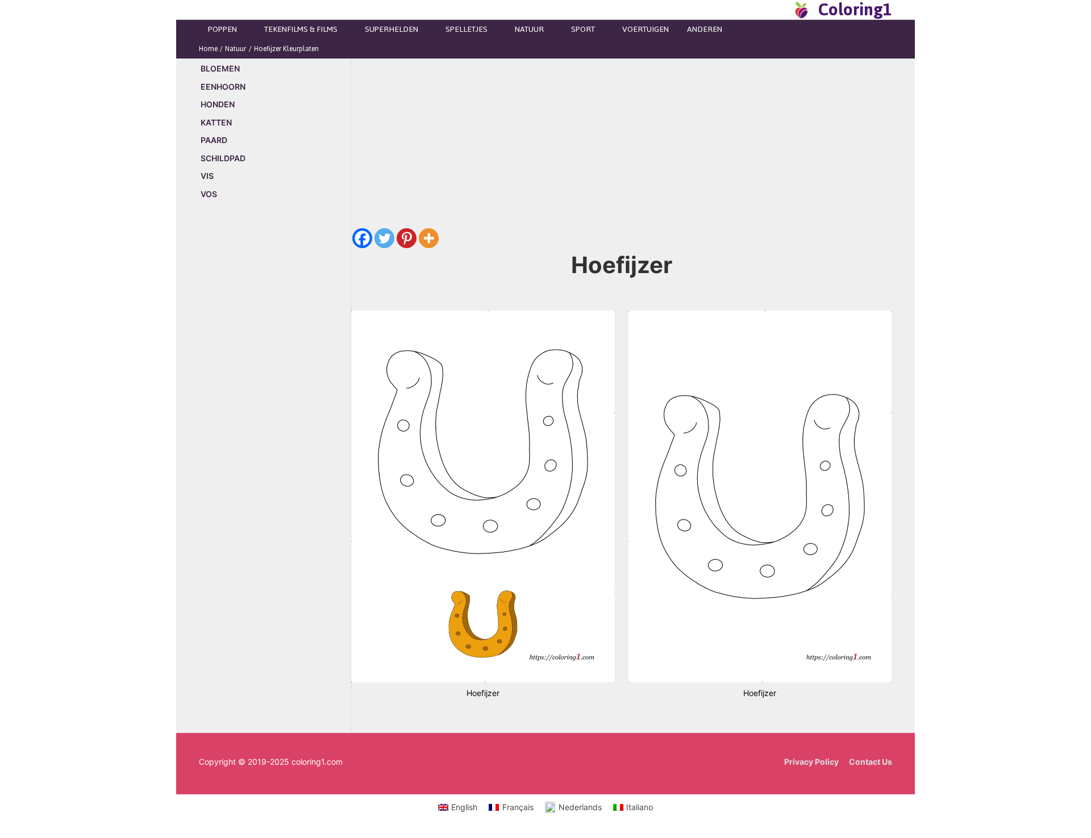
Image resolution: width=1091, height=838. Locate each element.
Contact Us (870, 761)
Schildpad (223, 158)
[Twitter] (384, 238)
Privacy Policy (811, 761)
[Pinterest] (407, 238)
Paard (214, 140)
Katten (216, 122)
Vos (209, 194)
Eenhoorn (223, 86)
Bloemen (220, 68)
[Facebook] (362, 238)
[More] (429, 238)
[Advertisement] (275, 402)
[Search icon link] (781, 9)
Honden (218, 104)
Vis (207, 176)
